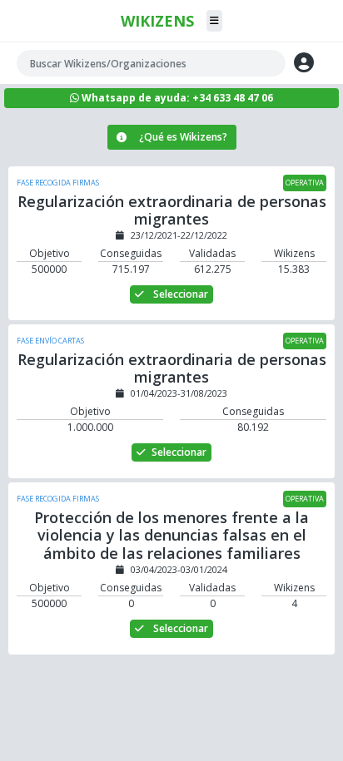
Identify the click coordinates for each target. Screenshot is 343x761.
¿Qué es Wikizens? (183, 137)
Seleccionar (179, 294)
